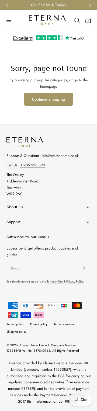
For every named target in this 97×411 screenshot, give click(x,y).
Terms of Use (55, 281)
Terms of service (64, 324)
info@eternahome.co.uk (60, 155)
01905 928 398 (32, 165)
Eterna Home (29, 345)
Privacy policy (38, 324)
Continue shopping (48, 99)
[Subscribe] (84, 268)
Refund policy (15, 324)
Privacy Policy (74, 281)
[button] (8, 20)
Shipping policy (16, 331)
